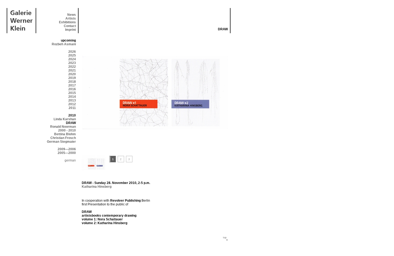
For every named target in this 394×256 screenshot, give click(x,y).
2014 (72, 97)
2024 (72, 59)
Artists (70, 18)
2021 (72, 70)
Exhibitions (67, 22)
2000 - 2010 (67, 130)
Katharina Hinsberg (96, 187)
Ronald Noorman (63, 127)
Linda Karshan (65, 119)
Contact (70, 26)
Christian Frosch (63, 138)
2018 (72, 82)
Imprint (70, 30)
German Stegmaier (61, 142)
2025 (72, 55)
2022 (72, 67)
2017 (72, 85)
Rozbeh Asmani (64, 44)
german (70, 160)
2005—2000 (67, 153)
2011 (72, 108)
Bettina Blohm (65, 134)
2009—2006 (67, 149)
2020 (72, 74)
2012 (72, 104)
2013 (72, 100)
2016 (72, 89)
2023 (72, 63)
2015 (72, 93)
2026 (72, 52)
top (224, 237)
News (71, 15)
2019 (72, 78)
